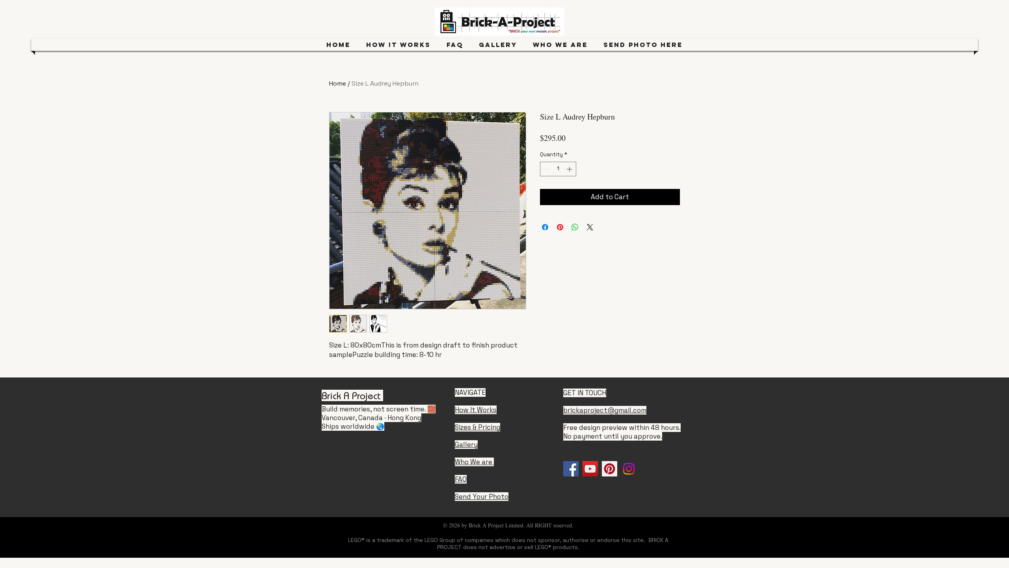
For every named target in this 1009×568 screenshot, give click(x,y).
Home (337, 83)
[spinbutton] (558, 169)
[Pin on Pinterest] (560, 227)
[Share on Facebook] (545, 227)
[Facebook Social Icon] (571, 468)
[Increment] (570, 169)
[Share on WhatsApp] (575, 227)
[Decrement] (546, 169)
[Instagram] (629, 468)
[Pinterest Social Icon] (609, 468)
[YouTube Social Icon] (590, 468)
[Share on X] (590, 227)
